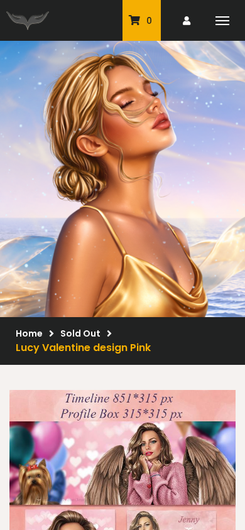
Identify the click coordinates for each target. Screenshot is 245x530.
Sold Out (80, 333)
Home (29, 333)
